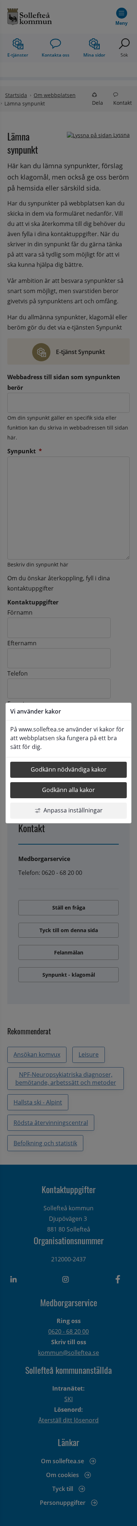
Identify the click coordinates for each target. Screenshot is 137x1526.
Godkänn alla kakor (68, 790)
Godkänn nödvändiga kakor (69, 769)
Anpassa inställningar (73, 810)
